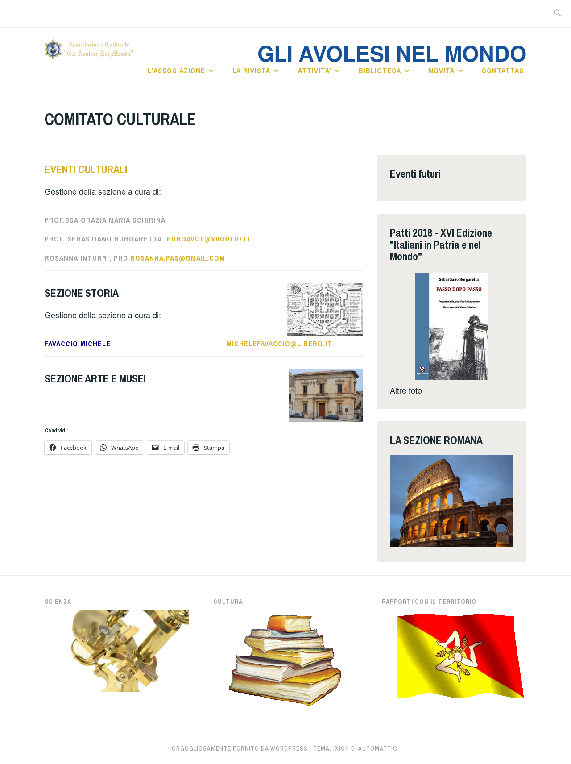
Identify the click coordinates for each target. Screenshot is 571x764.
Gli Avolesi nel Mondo (391, 52)
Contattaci (504, 70)
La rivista (251, 70)
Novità (442, 70)
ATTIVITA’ (314, 70)
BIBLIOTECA (380, 70)
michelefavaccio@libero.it (279, 344)
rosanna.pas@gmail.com (177, 258)
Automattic (377, 748)
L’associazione (176, 70)
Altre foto (406, 390)
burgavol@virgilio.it (208, 239)
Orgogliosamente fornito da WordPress (240, 748)
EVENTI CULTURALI (86, 169)
